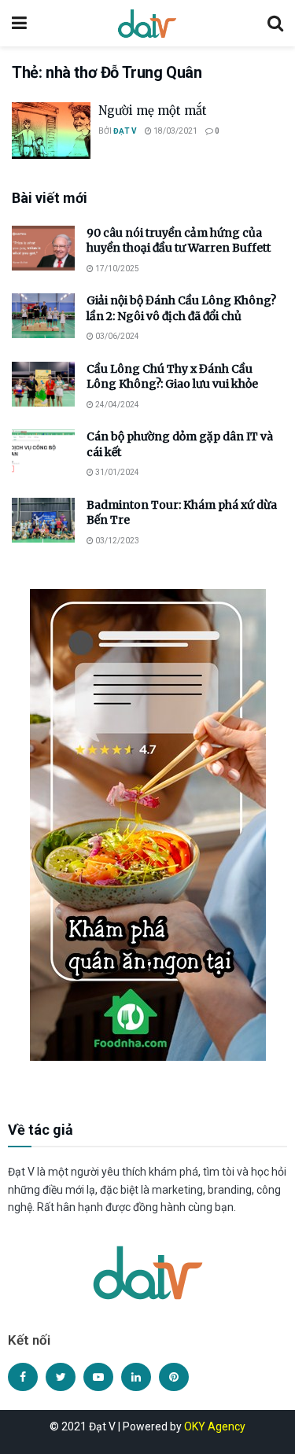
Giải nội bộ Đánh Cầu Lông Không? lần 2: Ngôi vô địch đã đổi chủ (181, 308)
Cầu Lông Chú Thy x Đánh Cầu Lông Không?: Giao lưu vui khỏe (172, 377)
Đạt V (125, 131)
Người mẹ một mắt (152, 110)
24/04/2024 (116, 404)
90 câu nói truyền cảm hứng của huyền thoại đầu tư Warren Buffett (179, 241)
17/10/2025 (116, 268)
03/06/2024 (116, 336)
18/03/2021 (174, 131)
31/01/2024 (116, 472)
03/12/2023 (116, 540)
